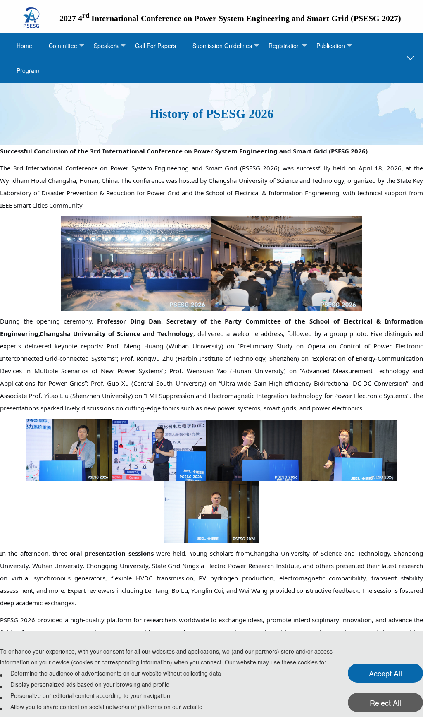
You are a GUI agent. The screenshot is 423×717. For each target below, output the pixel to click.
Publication (330, 45)
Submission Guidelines (222, 45)
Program (28, 70)
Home (24, 45)
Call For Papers (155, 45)
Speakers (106, 45)
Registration (284, 45)
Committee (63, 45)
